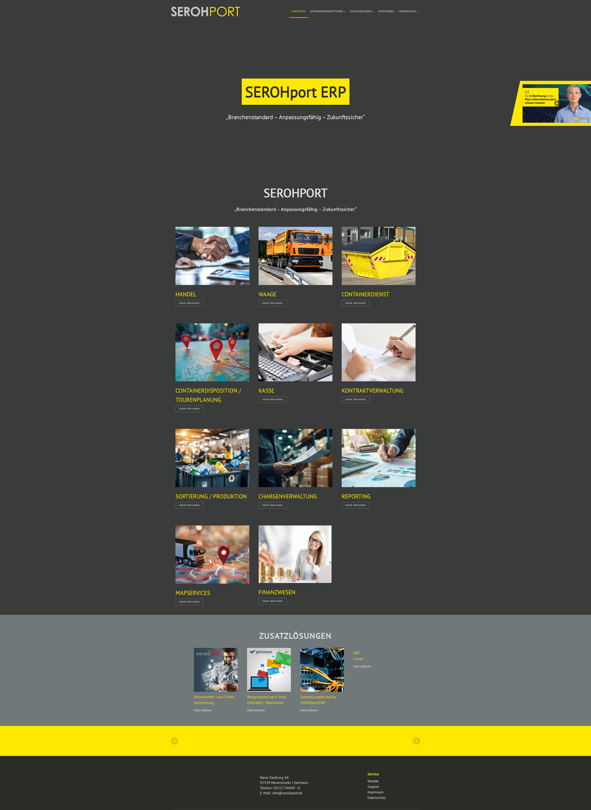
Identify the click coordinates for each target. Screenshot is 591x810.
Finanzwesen (277, 592)
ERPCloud (358, 656)
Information (407, 11)
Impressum (375, 792)
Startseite (298, 11)
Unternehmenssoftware (326, 11)
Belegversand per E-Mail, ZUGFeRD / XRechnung (266, 700)
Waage (267, 294)
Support (373, 786)
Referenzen (386, 11)
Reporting (356, 496)
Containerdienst (365, 294)
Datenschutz (377, 797)
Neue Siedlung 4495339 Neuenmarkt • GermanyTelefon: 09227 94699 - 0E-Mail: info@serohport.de (284, 785)
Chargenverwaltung (288, 496)
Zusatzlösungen (361, 11)
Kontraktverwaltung (372, 390)
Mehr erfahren (203, 710)
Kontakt (373, 781)
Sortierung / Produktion (211, 496)
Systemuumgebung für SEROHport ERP (318, 700)
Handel (185, 294)
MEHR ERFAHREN (189, 303)
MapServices (192, 593)
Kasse (266, 390)
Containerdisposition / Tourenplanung (208, 395)
